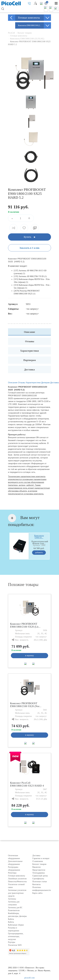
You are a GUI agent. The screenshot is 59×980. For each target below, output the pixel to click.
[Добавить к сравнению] (25, 663)
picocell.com (29, 978)
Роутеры (11, 942)
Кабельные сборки (16, 925)
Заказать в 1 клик (29, 248)
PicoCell (11, 33)
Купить (28, 237)
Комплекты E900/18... (39, 537)
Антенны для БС (15, 907)
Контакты (36, 884)
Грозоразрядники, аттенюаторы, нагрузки (15, 936)
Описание (29, 332)
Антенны (12, 899)
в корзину (29, 655)
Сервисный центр (40, 876)
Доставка (29, 369)
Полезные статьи (39, 881)
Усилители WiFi (15, 945)
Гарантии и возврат (40, 858)
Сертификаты (38, 879)
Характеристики (29, 350)
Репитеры (12, 873)
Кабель (11, 919)
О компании (37, 861)
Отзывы (29, 341)
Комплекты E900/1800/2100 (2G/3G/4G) (27, 39)
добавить (39, 552)
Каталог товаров (25, 33)
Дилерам (45, 382)
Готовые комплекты (18, 36)
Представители (38, 870)
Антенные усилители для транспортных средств (17, 893)
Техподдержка (38, 873)
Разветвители (14, 910)
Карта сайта (37, 893)
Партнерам (29, 360)
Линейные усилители (17, 879)
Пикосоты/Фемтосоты (17, 881)
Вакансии (36, 867)
